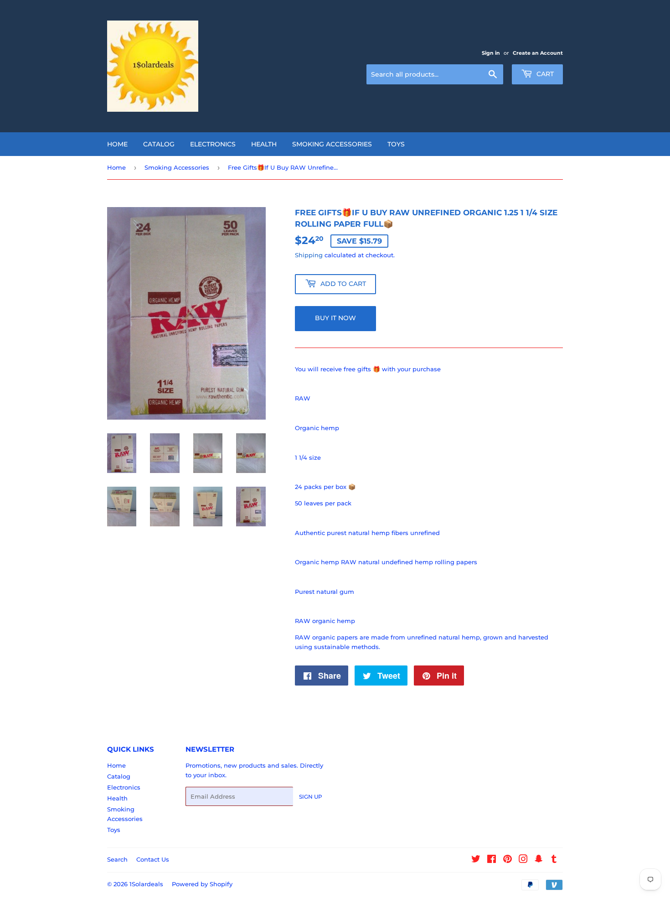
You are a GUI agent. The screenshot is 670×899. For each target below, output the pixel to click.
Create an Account (538, 53)
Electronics (213, 144)
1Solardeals (146, 884)
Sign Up (310, 796)
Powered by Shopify (202, 884)
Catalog (159, 144)
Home (117, 144)
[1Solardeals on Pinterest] (507, 860)
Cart (544, 74)
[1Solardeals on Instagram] (523, 860)
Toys (396, 144)
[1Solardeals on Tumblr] (554, 860)
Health (264, 144)
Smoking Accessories (332, 144)
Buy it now (335, 318)
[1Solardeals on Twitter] (475, 860)
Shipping (309, 255)
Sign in (491, 53)
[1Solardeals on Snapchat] (538, 860)
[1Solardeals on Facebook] (491, 860)
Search (117, 859)
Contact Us (152, 859)
